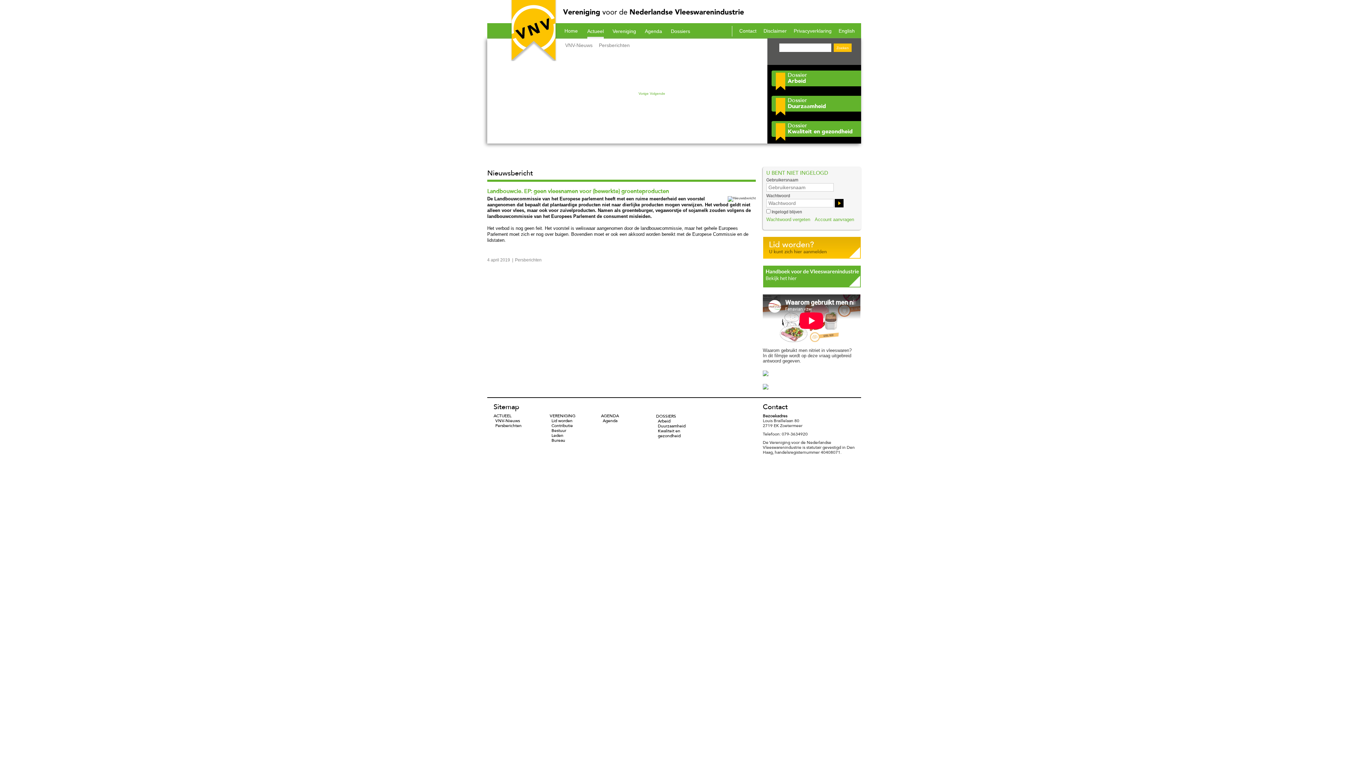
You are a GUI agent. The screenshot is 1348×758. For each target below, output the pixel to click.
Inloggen (839, 203)
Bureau (558, 440)
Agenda (653, 31)
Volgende (657, 93)
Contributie (562, 425)
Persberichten (614, 45)
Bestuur (558, 430)
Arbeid (664, 421)
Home (571, 31)
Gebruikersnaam (782, 180)
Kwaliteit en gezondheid (669, 433)
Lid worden (562, 420)
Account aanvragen (834, 219)
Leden (557, 435)
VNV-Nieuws (579, 45)
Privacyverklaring (813, 31)
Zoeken (843, 48)
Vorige (644, 93)
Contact (747, 31)
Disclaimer (775, 31)
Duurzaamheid (672, 426)
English (847, 31)
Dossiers (680, 31)
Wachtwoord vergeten (788, 219)
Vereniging (624, 31)
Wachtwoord (778, 195)
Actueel (595, 31)
